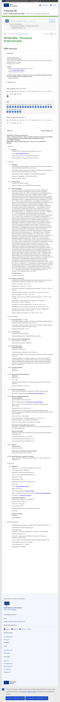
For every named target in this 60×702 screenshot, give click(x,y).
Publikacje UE (7, 672)
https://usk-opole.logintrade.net (36, 393)
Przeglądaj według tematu (17, 27)
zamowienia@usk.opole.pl (18, 70)
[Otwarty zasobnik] (5, 48)
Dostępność (7, 642)
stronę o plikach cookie (29, 691)
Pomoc (5, 618)
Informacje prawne (8, 636)
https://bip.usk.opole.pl (25, 495)
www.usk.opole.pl (29, 491)
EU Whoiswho (7, 669)
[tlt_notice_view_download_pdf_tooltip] (8, 107)
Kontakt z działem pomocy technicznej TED (14, 621)
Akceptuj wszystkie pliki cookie (15, 698)
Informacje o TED (8, 650)
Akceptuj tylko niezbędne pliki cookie (37, 698)
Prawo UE (6, 660)
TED (5, 34)
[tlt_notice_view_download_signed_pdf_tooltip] (7, 96)
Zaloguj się (44, 5)
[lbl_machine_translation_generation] (25, 117)
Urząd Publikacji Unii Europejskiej (13, 607)
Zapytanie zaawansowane (32, 25)
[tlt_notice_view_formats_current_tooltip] (51, 130)
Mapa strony (7, 653)
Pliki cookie (6, 639)
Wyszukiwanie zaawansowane (17, 25)
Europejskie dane (8, 663)
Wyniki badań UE (8, 666)
